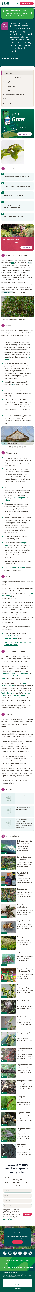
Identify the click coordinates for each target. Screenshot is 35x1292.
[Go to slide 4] (17, 447)
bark (13, 384)
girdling (7, 387)
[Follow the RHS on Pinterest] (30, 1253)
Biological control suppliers (14, 568)
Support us (9, 1260)
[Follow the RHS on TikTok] (15, 1253)
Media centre (29, 1267)
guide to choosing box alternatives (14, 673)
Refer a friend (11, 1267)
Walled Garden (6, 693)
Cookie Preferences (7, 1264)
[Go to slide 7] (25, 447)
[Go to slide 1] (10, 447)
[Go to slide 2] (12, 447)
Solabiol (7, 500)
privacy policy (7, 1219)
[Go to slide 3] (15, 447)
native (30, 263)
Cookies (27, 1260)
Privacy (21, 1260)
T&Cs (7, 1213)
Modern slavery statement (25, 1264)
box (12, 263)
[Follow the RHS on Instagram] (5, 1253)
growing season (7, 292)
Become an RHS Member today (17, 1237)
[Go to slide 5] (20, 447)
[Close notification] (34, 8)
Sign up (27, 1214)
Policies (16, 1264)
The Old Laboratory (20, 695)
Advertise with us (20, 1267)
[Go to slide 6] (22, 447)
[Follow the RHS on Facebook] (25, 1253)
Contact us (15, 1260)
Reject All (17, 1284)
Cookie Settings (17, 1288)
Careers (4, 1267)
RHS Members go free (11, 239)
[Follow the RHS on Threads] (20, 1253)
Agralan (14, 498)
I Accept (17, 1281)
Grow (18, 119)
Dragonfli (21, 498)
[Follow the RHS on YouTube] (10, 1253)
